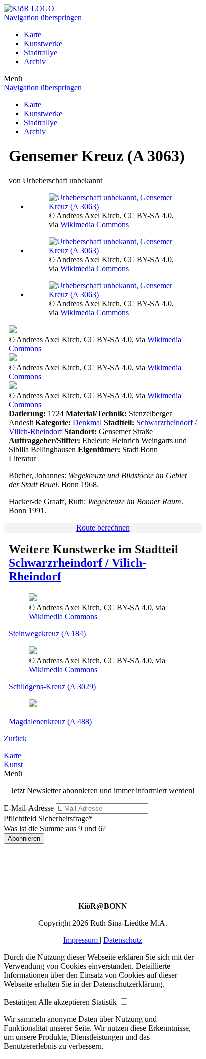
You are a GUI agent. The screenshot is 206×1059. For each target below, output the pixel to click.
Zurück (15, 738)
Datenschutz (123, 940)
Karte (33, 34)
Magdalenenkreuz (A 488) (50, 721)
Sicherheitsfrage (48, 818)
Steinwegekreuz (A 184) (47, 633)
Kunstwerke (43, 43)
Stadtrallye (41, 52)
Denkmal (87, 422)
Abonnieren (24, 838)
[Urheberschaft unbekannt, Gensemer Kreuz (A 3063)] (113, 206)
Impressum (82, 940)
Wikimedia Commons (94, 224)
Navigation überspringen (43, 17)
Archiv (35, 61)
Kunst (13, 764)
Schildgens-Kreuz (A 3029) (52, 686)
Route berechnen (103, 527)
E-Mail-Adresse (29, 808)
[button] (21, 1002)
